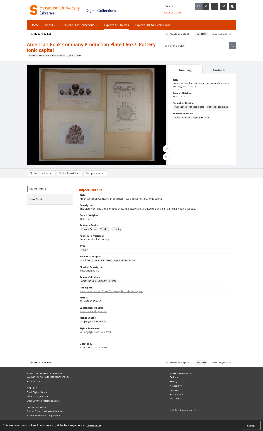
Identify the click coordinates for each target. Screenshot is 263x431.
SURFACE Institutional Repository (43, 415)
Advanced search (173, 12)
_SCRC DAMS (74, 55)
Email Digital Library (37, 392)
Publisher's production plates (189, 106)
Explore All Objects (116, 25)
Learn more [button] (93, 425)
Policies (174, 377)
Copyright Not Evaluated (93, 321)
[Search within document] (232, 45)
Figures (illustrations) (217, 106)
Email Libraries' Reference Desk (43, 400)
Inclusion (174, 390)
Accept (251, 425)
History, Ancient (89, 229)
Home (35, 25)
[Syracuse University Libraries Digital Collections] (83, 10)
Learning (117, 229)
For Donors (176, 398)
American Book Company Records (191, 117)
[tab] (185, 69)
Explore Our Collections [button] (78, 25)
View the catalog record (93, 311)
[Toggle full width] (166, 148)
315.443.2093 (33, 381)
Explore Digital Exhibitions (152, 25)
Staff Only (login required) (183, 410)
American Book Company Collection (47, 55)
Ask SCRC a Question (37, 396)
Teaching (104, 229)
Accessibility (176, 385)
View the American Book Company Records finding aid (111, 291)
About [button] (49, 25)
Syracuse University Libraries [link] (44, 373)
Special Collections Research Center (45, 411)
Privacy (173, 381)
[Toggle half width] (166, 156)
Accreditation (177, 394)
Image (84, 249)
